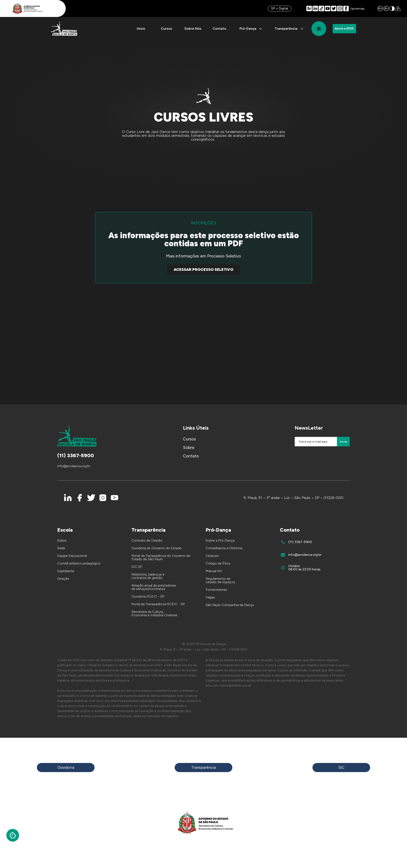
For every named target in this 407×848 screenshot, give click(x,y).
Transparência (203, 767)
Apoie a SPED (344, 28)
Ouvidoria (65, 767)
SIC (341, 767)
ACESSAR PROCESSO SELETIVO (203, 269)
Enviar (343, 441)
